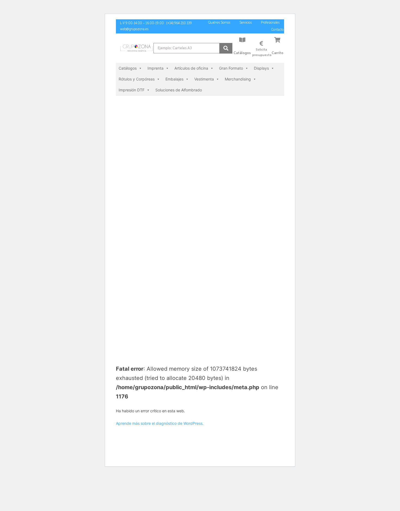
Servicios (245, 22)
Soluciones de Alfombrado (178, 90)
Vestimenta (204, 79)
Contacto (277, 30)
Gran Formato (231, 68)
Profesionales (270, 22)
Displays (261, 68)
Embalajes (174, 79)
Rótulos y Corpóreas (137, 79)
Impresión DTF (131, 90)
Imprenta (155, 68)
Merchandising (238, 79)
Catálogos (242, 53)
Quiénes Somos (219, 22)
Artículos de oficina (191, 68)
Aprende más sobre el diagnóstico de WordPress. (160, 423)
